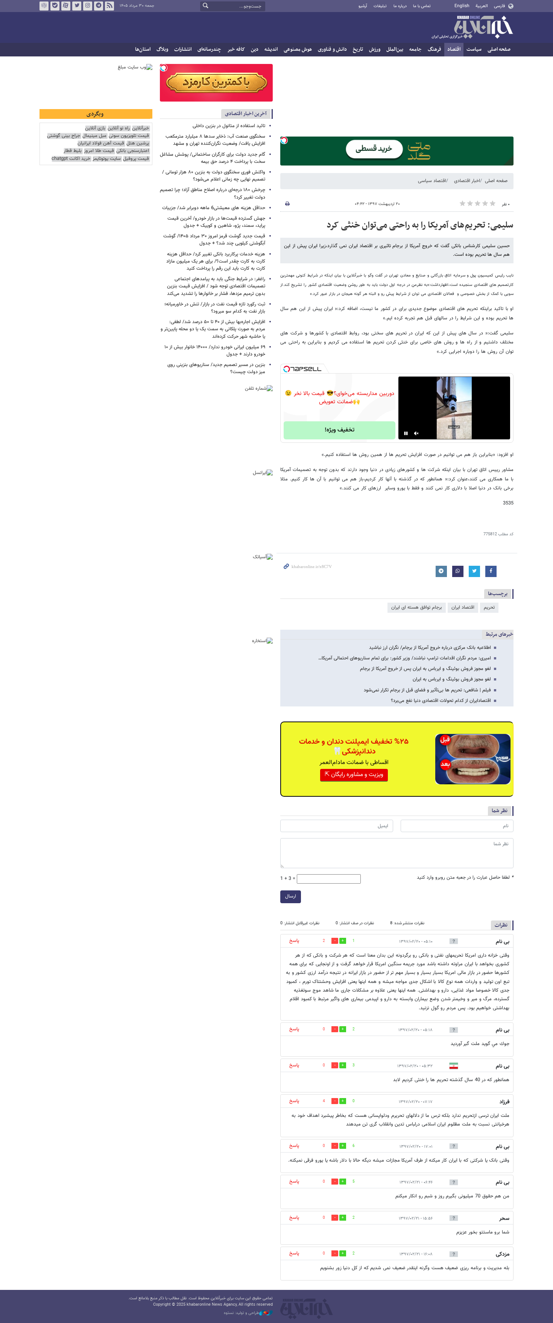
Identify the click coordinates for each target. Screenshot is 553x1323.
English (461, 6)
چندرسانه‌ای (209, 49)
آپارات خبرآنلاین (65, 6)
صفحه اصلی (499, 49)
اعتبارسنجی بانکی (132, 151)
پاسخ (294, 941)
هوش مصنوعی (298, 49)
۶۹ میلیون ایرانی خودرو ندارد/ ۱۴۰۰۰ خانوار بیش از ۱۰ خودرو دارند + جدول (214, 350)
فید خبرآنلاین (109, 6)
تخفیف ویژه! (339, 430)
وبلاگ (162, 49)
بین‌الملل (394, 49)
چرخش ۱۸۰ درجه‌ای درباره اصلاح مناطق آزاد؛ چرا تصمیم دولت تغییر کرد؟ (212, 193)
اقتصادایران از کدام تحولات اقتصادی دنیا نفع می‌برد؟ (441, 701)
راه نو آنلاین (119, 128)
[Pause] (405, 433)
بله (54, 6)
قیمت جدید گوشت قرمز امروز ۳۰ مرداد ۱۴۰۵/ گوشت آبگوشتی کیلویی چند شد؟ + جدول (214, 239)
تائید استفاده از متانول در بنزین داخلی (229, 126)
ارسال (290, 896)
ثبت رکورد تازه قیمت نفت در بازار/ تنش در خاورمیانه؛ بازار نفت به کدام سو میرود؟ (214, 308)
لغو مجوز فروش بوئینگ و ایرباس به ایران (452, 679)
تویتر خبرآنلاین (76, 6)
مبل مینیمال (94, 136)
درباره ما (400, 6)
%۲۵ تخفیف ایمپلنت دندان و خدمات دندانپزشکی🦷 (354, 747)
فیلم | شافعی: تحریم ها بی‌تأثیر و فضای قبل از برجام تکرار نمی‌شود (427, 690)
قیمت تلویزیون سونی (129, 136)
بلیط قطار (73, 151)
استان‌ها (142, 49)
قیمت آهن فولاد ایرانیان (100, 143)
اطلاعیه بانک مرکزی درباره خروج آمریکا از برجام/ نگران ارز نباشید (430, 648)
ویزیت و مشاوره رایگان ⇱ (354, 774)
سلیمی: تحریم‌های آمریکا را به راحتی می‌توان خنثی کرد (420, 225)
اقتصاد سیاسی (432, 181)
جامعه (415, 49)
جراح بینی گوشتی (63, 136)
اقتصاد (453, 49)
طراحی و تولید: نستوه (241, 1313)
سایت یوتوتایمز (107, 159)
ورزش (374, 49)
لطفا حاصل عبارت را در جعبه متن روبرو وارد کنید (465, 877)
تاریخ (358, 49)
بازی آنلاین (95, 128)
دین (254, 49)
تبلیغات (380, 6)
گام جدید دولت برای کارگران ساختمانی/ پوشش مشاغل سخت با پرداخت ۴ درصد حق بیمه (212, 158)
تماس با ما (422, 6)
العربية (482, 6)
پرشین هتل (137, 143)
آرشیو (363, 6)
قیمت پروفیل (136, 159)
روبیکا (44, 6)
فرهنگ (434, 49)
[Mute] (416, 433)
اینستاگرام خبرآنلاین (87, 6)
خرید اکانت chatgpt (71, 159)
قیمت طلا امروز (99, 151)
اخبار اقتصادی (467, 181)
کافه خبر (236, 49)
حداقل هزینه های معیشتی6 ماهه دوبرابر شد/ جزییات (213, 208)
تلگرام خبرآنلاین (98, 6)
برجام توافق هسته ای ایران (416, 607)
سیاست (474, 49)
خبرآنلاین (472, 28)
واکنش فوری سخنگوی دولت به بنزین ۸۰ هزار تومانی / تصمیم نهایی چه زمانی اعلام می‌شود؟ (213, 176)
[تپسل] (284, 140)
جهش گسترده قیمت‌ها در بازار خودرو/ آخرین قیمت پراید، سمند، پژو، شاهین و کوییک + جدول (216, 222)
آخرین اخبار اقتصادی (246, 113)
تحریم (489, 607)
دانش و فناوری (332, 49)
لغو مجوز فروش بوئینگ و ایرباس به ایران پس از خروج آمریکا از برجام (425, 669)
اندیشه (271, 49)
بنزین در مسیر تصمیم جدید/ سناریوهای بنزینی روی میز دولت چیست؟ (216, 368)
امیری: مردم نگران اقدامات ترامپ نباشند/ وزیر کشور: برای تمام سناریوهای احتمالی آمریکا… (404, 658)
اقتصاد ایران (462, 607)
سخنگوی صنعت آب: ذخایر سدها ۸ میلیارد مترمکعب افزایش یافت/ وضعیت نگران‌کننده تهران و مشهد (215, 140)
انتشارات (182, 49)
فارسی (499, 6)
